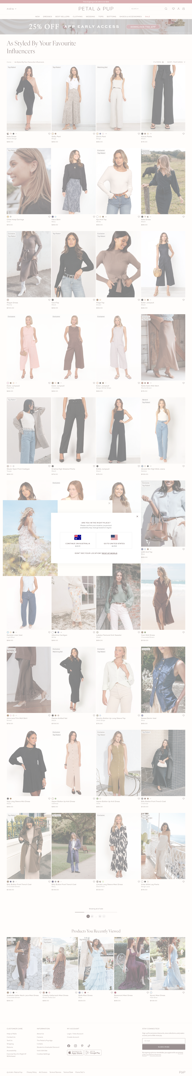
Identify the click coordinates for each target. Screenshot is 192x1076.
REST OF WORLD (109, 553)
